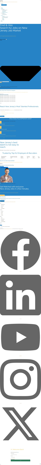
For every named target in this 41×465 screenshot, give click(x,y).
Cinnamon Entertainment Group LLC (8, 228)
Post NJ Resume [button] (4, 10)
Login (20, 460)
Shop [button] (1, 21)
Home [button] (2, 7)
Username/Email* (12, 453)
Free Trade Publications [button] (5, 17)
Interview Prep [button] (4, 11)
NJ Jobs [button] (2, 8)
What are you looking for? (3, 39)
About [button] (2, 15)
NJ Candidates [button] (2, 9)
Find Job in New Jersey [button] (4, 12)
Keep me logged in (13, 458)
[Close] (40, 0)
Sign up (18, 452)
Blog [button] (1, 20)
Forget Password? (13, 459)
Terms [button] (3, 18)
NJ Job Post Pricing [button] (4, 14)
